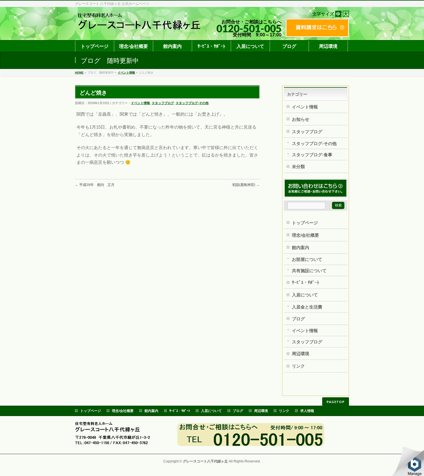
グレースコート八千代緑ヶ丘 (205, 461)
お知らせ (300, 119)
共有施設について (309, 270)
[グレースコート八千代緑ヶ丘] (142, 29)
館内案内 (300, 247)
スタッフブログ (163, 103)
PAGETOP (336, 402)
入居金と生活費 (307, 306)
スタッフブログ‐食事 (312, 154)
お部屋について (307, 259)
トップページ (305, 222)
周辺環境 (300, 353)
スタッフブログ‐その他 (192, 103)
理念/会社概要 (305, 235)
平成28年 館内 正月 (95, 185)
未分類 (298, 166)
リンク (298, 366)
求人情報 (307, 411)
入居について (305, 294)
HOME (79, 72)
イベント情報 (126, 72)
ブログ (298, 318)
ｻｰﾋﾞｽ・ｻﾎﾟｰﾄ (305, 282)
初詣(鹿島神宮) (246, 185)
